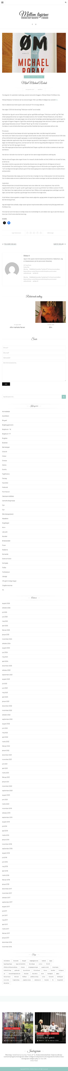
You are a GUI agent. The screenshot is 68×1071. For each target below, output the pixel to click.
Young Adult (60, 980)
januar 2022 (5, 750)
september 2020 (7, 790)
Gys (3, 505)
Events (33, 76)
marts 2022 (5, 741)
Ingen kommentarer (16, 232)
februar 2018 (6, 880)
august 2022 (6, 724)
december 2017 (7, 889)
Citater (4, 456)
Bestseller (16, 960)
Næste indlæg (59, 244)
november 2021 (7, 759)
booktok (44, 960)
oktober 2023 (6, 670)
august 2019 (6, 822)
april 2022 (5, 737)
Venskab (46, 980)
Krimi (3, 527)
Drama (4, 465)
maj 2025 (5, 621)
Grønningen (55, 967)
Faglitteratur (6, 474)
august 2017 (6, 906)
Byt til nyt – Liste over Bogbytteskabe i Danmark (17, 1035)
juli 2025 (4, 612)
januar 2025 (5, 634)
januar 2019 (5, 839)
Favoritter (5, 483)
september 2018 (7, 848)
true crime (6, 980)
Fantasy (4, 478)
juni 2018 (5, 862)
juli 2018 (4, 857)
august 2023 (6, 679)
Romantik (5, 554)
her (57, 100)
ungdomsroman (27, 980)
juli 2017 (4, 911)
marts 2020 (5, 804)
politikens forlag (34, 976)
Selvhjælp (5, 563)
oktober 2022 (6, 715)
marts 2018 (5, 875)
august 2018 (6, 853)
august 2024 (6, 648)
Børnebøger (6, 447)
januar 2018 (5, 884)
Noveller (4, 536)
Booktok (4, 443)
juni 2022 (5, 728)
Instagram (61, 970)
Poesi (4, 545)
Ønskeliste (6, 983)
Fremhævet (6, 492)
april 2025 (5, 625)
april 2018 (5, 871)
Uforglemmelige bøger (9, 581)
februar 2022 (6, 746)
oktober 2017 (6, 897)
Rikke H (40, 89)
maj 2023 (5, 692)
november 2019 (7, 808)
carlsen (40, 964)
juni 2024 (5, 652)
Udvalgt (4, 576)
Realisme (40, 76)
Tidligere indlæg (10, 244)
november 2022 (7, 710)
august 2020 (6, 795)
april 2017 (5, 924)
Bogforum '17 (6, 434)
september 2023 (7, 675)
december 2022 (7, 706)
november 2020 (7, 786)
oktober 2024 (6, 643)
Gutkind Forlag (7, 970)
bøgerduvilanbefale (20, 964)
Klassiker (26, 973)
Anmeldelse (7, 960)
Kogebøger (5, 523)
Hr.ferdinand (37, 970)
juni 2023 (5, 688)
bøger (50, 960)
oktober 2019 (6, 813)
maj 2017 (5, 920)
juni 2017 (5, 915)
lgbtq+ (57, 973)
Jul (4, 973)
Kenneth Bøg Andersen (14, 973)
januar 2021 (5, 782)
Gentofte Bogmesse (8, 501)
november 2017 (7, 893)
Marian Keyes (7, 976)
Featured (5, 487)
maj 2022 (5, 732)
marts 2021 (5, 773)
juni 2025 (5, 617)
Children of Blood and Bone (10, 967)
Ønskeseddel (6, 541)
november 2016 (7, 946)
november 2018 (7, 844)
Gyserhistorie (26, 970)
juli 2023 (4, 683)
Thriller (4, 567)
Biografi (4, 420)
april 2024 (5, 661)
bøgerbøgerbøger (8, 964)
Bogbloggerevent (7, 425)
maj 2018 (5, 866)
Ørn (50, 327)
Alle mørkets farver (17, 327)
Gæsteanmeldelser (8, 496)
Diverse (27, 76)
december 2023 (7, 666)
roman (43, 976)
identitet (53, 970)
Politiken (24, 976)
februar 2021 (6, 777)
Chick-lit (4, 451)
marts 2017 (5, 929)
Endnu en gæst (46, 1037)
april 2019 (5, 831)
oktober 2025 (6, 608)
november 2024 (7, 639)
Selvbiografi (60, 976)
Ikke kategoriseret (7, 514)
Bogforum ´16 (6, 429)
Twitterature (6, 572)
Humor (45, 970)
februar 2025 (6, 630)
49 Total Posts (27, 265)
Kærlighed (50, 973)
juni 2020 (5, 799)
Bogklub (4, 438)
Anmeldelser (6, 411)
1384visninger (50, 232)
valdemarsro (37, 980)
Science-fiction (6, 558)
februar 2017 (6, 933)
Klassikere (5, 518)
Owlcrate (16, 976)
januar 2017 (5, 938)
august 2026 (6, 603)
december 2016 (7, 942)
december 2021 (7, 755)
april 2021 (5, 768)
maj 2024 (5, 657)
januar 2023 (5, 701)
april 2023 (5, 697)
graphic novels (45, 967)
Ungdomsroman (7, 585)
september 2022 (7, 719)
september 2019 (7, 817)
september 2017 (7, 902)
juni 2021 (4, 764)
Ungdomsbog (16, 980)
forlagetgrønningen (33, 967)
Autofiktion (5, 416)
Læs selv (5, 532)
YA (3, 590)
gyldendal (17, 970)
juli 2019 (4, 826)
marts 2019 (5, 835)
